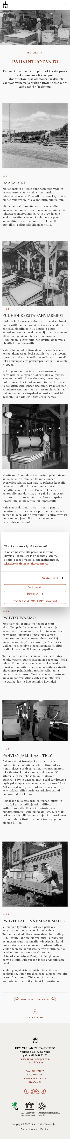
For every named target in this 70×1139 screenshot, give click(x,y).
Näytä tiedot (50, 578)
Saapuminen (35, 1075)
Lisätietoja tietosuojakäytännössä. (26, 563)
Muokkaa (32, 594)
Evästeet (44, 1129)
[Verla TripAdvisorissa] (37, 1092)
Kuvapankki (35, 1082)
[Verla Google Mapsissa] (43, 1092)
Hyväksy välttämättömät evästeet (35, 601)
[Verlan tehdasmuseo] (5, 4)
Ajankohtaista (35, 1071)
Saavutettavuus (29, 1129)
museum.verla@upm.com (35, 1059)
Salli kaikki (35, 587)
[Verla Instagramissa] (32, 1092)
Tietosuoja (49, 1124)
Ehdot (41, 1124)
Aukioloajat (36, 1063)
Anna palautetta (35, 1078)
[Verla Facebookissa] (26, 1092)
